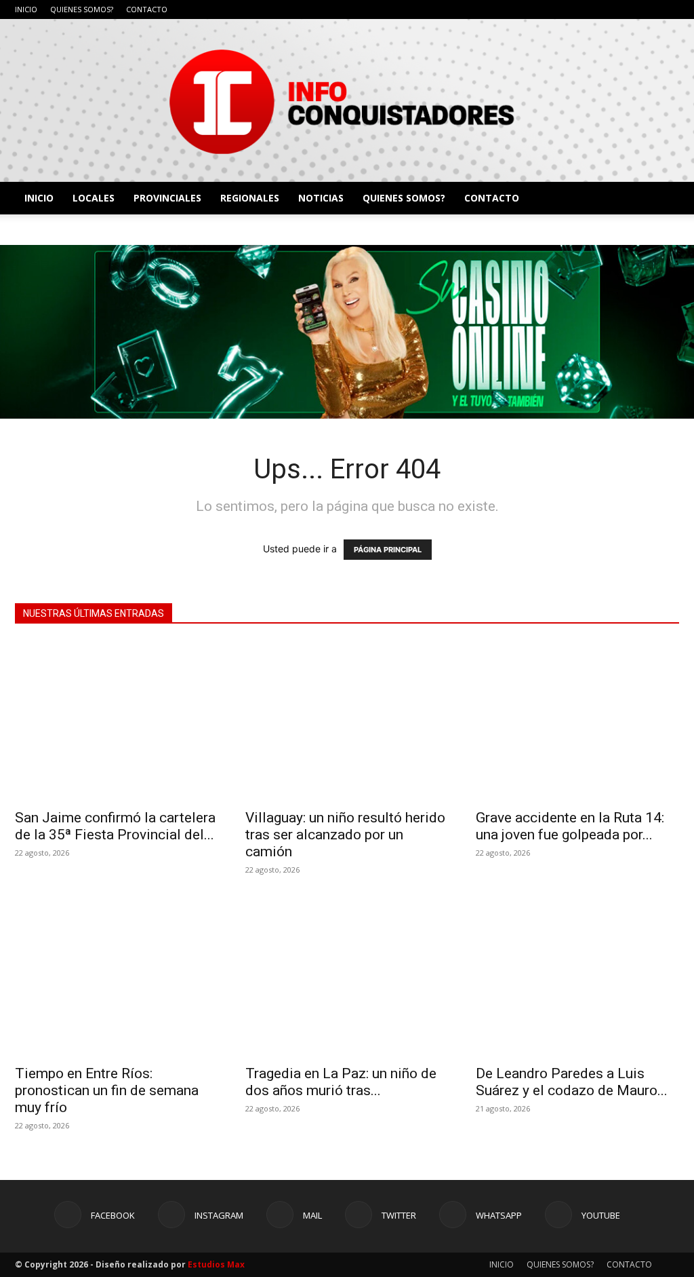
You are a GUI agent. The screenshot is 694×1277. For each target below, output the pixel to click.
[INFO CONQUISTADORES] (347, 100)
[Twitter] (624, 9)
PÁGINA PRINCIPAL (388, 549)
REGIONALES (249, 197)
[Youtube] (669, 9)
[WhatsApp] (646, 9)
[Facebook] (557, 9)
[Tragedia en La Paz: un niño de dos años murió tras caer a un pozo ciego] (347, 976)
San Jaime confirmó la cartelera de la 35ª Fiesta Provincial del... (115, 826)
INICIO (26, 9)
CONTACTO (146, 9)
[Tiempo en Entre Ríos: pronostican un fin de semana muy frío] (116, 976)
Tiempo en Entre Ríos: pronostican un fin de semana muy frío (107, 1090)
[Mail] (602, 9)
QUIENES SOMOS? (81, 9)
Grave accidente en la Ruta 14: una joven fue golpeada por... (570, 826)
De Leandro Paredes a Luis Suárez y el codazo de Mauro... (572, 1082)
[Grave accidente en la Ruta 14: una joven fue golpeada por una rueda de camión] (577, 721)
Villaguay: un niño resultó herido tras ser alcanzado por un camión (345, 834)
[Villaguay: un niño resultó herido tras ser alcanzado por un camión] (347, 721)
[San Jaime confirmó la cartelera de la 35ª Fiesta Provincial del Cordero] (116, 721)
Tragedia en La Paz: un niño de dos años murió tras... (340, 1082)
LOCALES (94, 197)
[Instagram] (579, 9)
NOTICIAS (321, 197)
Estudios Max (216, 1264)
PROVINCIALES (167, 197)
